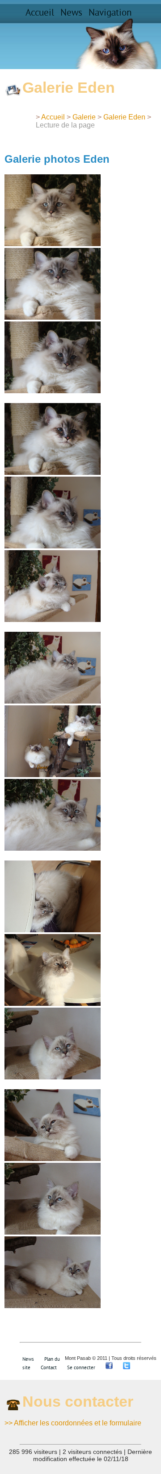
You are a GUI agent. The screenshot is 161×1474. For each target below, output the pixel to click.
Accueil (39, 13)
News (71, 13)
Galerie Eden (124, 117)
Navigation (110, 13)
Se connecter (81, 1368)
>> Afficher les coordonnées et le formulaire (72, 1423)
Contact (49, 1368)
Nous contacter (77, 1401)
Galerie (84, 117)
